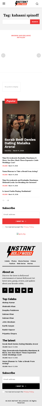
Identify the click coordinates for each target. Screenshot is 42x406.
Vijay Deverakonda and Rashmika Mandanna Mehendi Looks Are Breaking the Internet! (20, 181)
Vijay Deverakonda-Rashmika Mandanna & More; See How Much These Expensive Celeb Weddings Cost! (20, 160)
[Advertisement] (21, 54)
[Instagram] (11, 290)
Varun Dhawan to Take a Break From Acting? (20, 171)
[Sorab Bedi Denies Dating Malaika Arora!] (21, 127)
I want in (20, 221)
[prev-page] (3, 55)
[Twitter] (17, 290)
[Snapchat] (30, 290)
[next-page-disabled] (39, 55)
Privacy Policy (29, 227)
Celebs (4, 166)
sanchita (8, 151)
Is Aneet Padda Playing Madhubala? (16, 191)
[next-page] (7, 200)
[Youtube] (23, 290)
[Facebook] (4, 290)
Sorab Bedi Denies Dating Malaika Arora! (20, 143)
